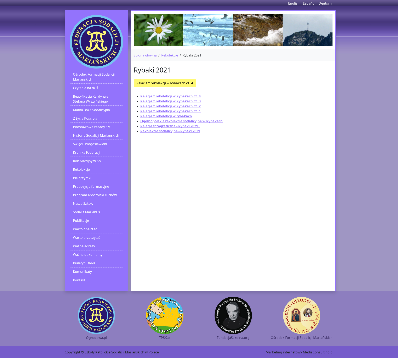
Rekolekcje (81, 169)
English (294, 3)
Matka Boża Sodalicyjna (91, 110)
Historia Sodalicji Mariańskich (96, 135)
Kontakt (79, 280)
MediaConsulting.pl (318, 352)
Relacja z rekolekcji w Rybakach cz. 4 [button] (164, 83)
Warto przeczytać (86, 237)
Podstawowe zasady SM (92, 127)
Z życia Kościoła (85, 118)
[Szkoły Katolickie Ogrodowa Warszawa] (96, 42)
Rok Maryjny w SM (87, 161)
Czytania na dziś (85, 88)
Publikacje (81, 220)
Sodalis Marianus (86, 212)
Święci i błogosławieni (90, 144)
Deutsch (325, 3)
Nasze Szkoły (83, 203)
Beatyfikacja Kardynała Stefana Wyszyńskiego (90, 99)
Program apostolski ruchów (95, 195)
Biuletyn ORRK (84, 263)
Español (309, 3)
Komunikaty (82, 271)
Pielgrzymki (82, 178)
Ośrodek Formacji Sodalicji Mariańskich (94, 77)
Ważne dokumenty (87, 254)
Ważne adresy (84, 246)
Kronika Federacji (86, 152)
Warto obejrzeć (85, 229)
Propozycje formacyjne (91, 186)
